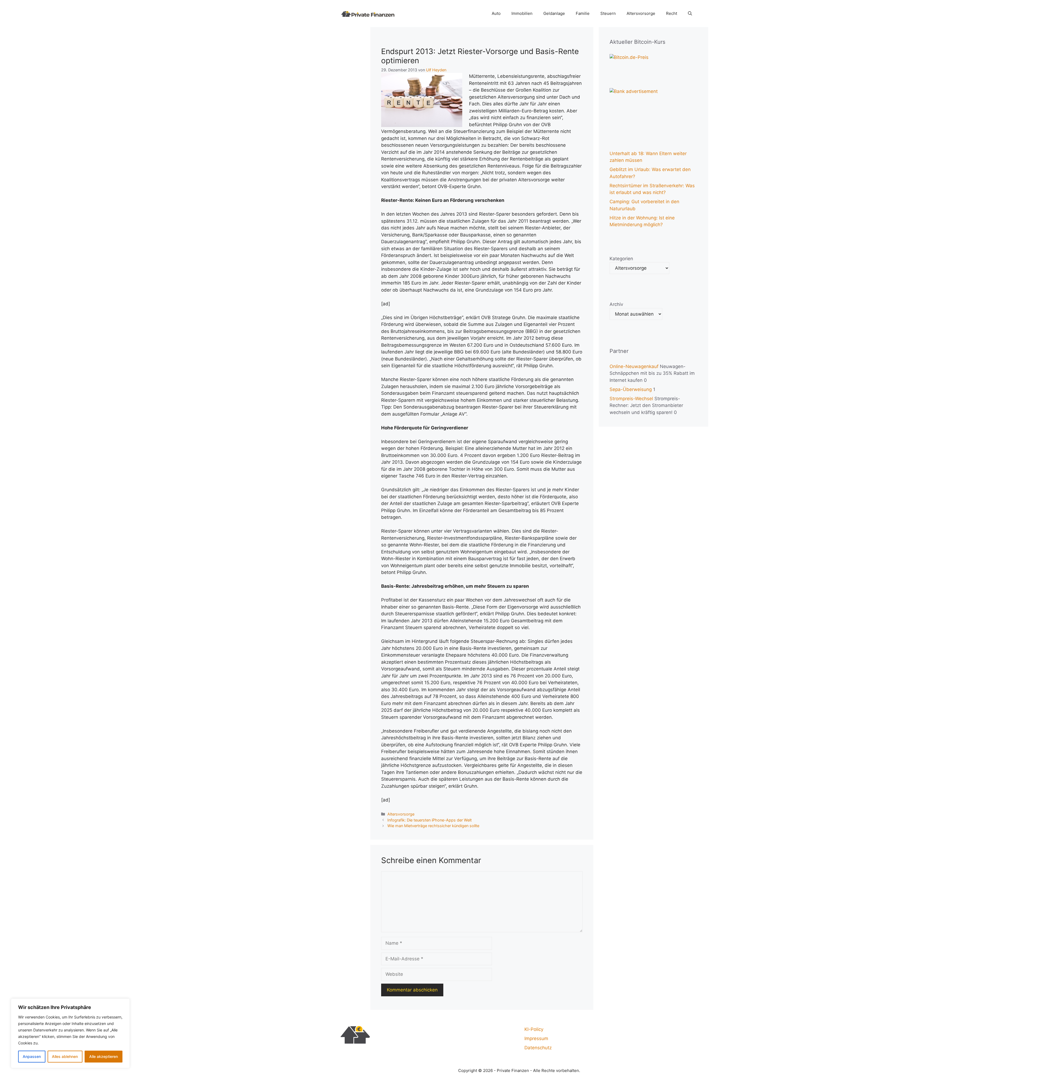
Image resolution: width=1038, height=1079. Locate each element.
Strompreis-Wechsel (631, 398)
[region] (70, 1033)
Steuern (608, 13)
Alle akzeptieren (103, 1056)
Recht (671, 13)
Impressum (536, 1038)
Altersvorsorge (641, 13)
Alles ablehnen (65, 1056)
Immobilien (522, 13)
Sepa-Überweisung (631, 389)
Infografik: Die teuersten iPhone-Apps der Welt (429, 820)
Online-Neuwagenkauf (634, 366)
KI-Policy (533, 1029)
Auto (496, 13)
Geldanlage (554, 13)
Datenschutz (538, 1047)
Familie (583, 13)
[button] (690, 13)
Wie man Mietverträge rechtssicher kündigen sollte (433, 825)
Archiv (616, 304)
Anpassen (32, 1056)
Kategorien (621, 258)
